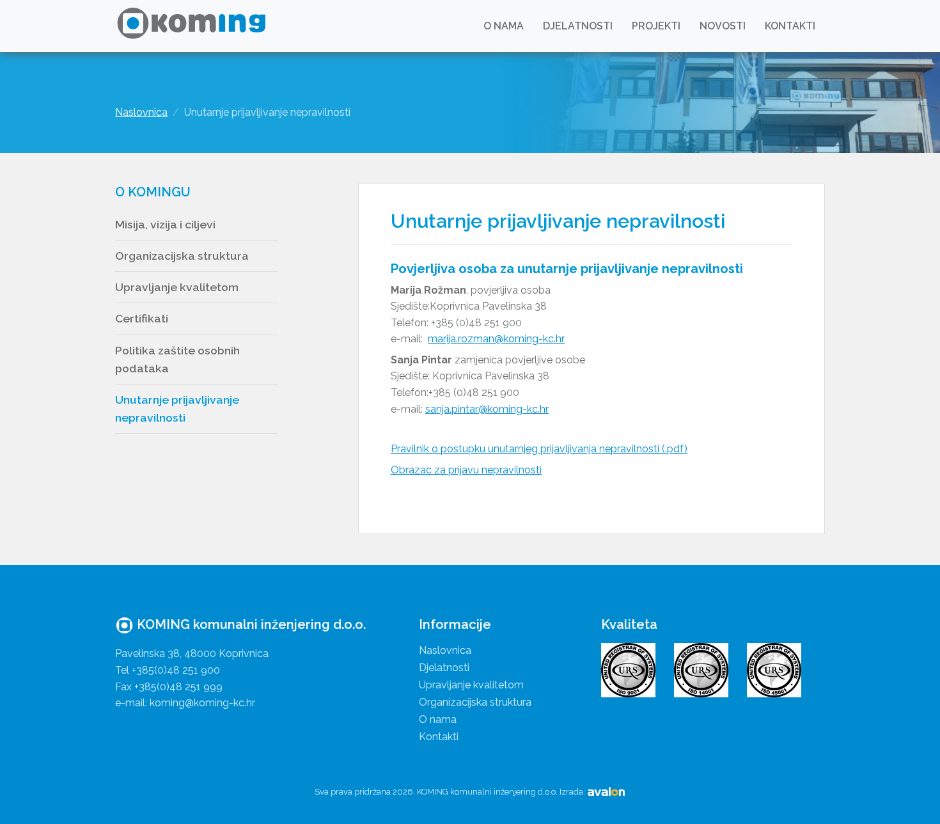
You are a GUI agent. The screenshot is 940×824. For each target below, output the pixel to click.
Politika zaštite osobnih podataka (177, 359)
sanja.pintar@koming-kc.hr (487, 409)
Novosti (723, 26)
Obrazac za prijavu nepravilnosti (466, 470)
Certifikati (141, 318)
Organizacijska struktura (182, 255)
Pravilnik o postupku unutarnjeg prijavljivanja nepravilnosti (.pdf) (539, 449)
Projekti (656, 26)
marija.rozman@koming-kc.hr (496, 339)
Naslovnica (141, 112)
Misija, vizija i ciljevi (165, 224)
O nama (503, 26)
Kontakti (790, 26)
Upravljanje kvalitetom (177, 287)
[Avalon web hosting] (606, 791)
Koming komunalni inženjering (193, 26)
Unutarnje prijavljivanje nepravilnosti (177, 408)
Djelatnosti (578, 26)
